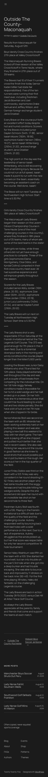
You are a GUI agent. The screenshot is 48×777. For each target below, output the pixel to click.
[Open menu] (5, 4)
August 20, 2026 (39, 707)
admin (15, 35)
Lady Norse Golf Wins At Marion (16, 707)
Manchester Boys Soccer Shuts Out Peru (18, 674)
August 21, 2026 (40, 674)
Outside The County (28, 35)
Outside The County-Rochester (13, 642)
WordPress (39, 772)
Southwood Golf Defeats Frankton (17, 696)
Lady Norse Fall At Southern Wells (14, 685)
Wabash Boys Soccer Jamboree (33, 640)
